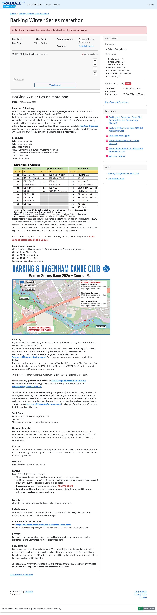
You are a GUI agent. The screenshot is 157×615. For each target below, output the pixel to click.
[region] (55, 69)
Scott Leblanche (86, 46)
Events (13, 13)
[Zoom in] (95, 61)
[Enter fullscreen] (95, 74)
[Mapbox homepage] (18, 79)
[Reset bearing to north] (95, 68)
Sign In (151, 4)
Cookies (143, 597)
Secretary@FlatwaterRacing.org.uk (68, 380)
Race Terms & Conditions (21, 574)
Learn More (149, 608)
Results (56, 4)
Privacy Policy (140, 594)
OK (140, 608)
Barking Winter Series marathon (34, 13)
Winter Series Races (117, 49)
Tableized (29, 591)
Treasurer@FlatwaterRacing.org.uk (29, 357)
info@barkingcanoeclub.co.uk (27, 386)
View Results (55, 85)
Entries (48, 4)
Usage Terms (141, 591)
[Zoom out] (95, 64)
